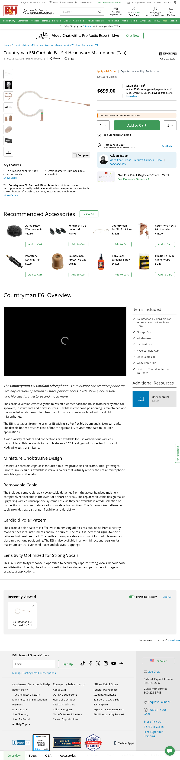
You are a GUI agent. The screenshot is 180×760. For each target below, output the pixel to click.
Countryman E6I (90, 45)
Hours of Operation (64, 699)
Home (6, 45)
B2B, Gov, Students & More (33, 2)
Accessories (68, 756)
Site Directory (20, 714)
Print (71, 58)
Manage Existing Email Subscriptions (34, 672)
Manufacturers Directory (67, 714)
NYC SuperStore (138, 2)
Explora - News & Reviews (109, 709)
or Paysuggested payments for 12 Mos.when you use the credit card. (149, 91)
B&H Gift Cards (154, 727)
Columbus (87, 26)
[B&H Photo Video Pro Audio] (12, 10)
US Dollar (161, 661)
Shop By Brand (21, 719)
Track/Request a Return (26, 694)
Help (159, 2)
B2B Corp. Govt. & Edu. (107, 699)
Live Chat (167, 2)
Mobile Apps (126, 743)
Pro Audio (16, 45)
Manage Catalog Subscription (29, 699)
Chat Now (132, 35)
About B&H (59, 689)
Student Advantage (105, 694)
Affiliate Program (63, 709)
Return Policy (20, 689)
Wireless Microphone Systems (38, 45)
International (20, 709)
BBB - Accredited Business (21, 742)
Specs (33, 756)
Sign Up (68, 664)
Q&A (48, 756)
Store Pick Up (153, 722)
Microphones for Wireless (67, 45)
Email (18, 664)
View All (89, 214)
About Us (151, 2)
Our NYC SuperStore (65, 694)
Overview (14, 756)
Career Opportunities (65, 719)
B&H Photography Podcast (109, 714)
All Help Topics (21, 724)
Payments (18, 704)
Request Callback (159, 702)
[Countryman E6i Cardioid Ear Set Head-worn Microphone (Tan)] (53, 106)
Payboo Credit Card (64, 704)
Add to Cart (136, 125)
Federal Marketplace (106, 689)
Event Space (101, 704)
